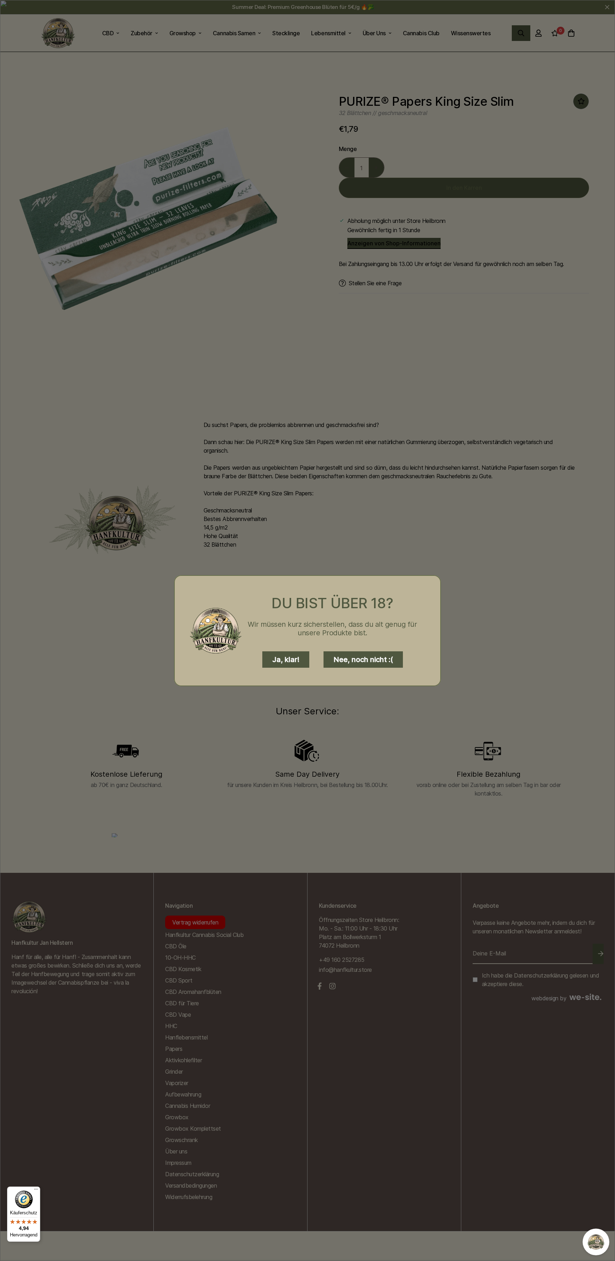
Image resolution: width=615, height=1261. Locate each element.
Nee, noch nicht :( (363, 659)
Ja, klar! (285, 659)
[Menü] (36, 1191)
